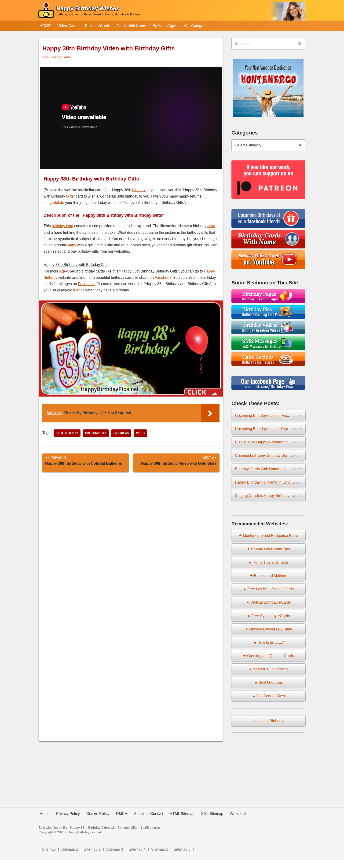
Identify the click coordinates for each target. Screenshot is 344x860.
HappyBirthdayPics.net (84, 832)
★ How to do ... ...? (268, 642)
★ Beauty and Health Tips (268, 549)
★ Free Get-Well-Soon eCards (268, 589)
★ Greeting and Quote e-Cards (268, 656)
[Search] (300, 44)
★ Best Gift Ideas (268, 682)
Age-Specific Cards (56, 57)
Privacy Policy (68, 814)
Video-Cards (67, 26)
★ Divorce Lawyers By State (268, 629)
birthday (139, 190)
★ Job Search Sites (268, 696)
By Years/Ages (165, 26)
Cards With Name (131, 26)
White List (238, 814)
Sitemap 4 (137, 849)
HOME (45, 26)
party (72, 245)
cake (211, 226)
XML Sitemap (212, 814)
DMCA (121, 814)
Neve (56, 827)
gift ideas (121, 433)
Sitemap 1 (69, 849)
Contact (156, 814)
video (140, 433)
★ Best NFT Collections (268, 669)
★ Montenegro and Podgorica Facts (268, 536)
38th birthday (67, 433)
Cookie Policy (98, 814)
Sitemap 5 (159, 849)
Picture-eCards (97, 26)
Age (62, 271)
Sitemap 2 (92, 849)
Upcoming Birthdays (268, 721)
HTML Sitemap (182, 814)
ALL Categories (196, 26)
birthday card (62, 226)
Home (45, 814)
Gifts (69, 196)
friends (78, 290)
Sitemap (49, 849)
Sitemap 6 (182, 849)
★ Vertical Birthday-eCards (268, 602)
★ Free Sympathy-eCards (268, 616)
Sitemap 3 (114, 849)
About (139, 814)
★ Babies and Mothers (268, 576)
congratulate (54, 203)
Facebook (163, 278)
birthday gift (95, 433)
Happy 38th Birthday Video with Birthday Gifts (103, 827)
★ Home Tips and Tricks (268, 562)
